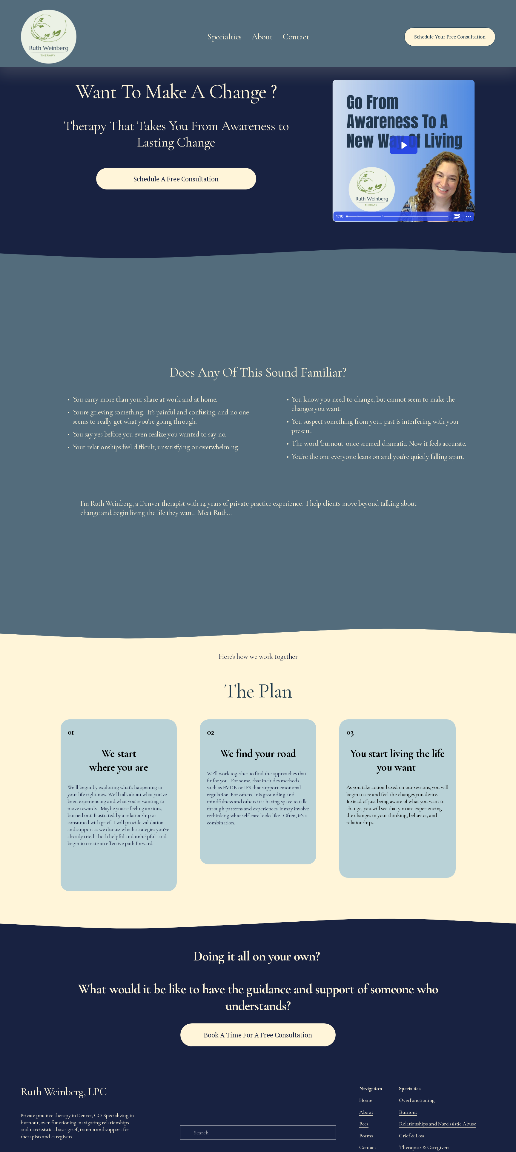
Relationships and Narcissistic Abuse (437, 1123)
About (366, 1112)
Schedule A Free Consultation (176, 179)
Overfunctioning (417, 1100)
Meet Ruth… (214, 512)
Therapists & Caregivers (424, 1147)
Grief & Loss (411, 1135)
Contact (296, 37)
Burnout (408, 1112)
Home (365, 1100)
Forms (366, 1135)
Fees (363, 1123)
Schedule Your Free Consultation (450, 36)
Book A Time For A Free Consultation (258, 1035)
